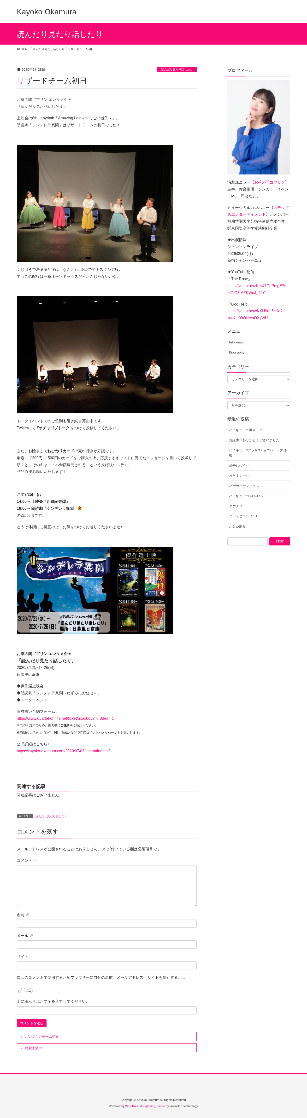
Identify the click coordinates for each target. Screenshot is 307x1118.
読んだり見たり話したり (177, 69)
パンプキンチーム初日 (42, 1036)
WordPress (132, 1106)
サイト (22, 957)
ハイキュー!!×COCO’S (246, 496)
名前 (23, 915)
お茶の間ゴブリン (269, 182)
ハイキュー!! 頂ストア (245, 430)
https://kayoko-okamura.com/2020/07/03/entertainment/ (63, 751)
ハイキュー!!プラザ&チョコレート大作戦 (258, 453)
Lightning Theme (154, 1106)
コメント (27, 860)
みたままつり (239, 476)
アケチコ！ (237, 506)
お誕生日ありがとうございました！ (256, 440)
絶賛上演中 (33, 1048)
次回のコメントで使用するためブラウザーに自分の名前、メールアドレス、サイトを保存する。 (99, 977)
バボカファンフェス (244, 486)
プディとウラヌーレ (244, 516)
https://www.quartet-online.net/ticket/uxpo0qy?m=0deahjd (65, 718)
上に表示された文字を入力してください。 (53, 1001)
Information (237, 342)
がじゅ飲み (237, 526)
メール (25, 936)
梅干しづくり (239, 466)
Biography (236, 352)
